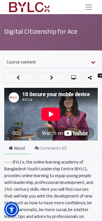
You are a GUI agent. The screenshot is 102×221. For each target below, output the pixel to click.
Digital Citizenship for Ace (40, 31)
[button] (19, 78)
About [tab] (19, 148)
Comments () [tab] (53, 148)
